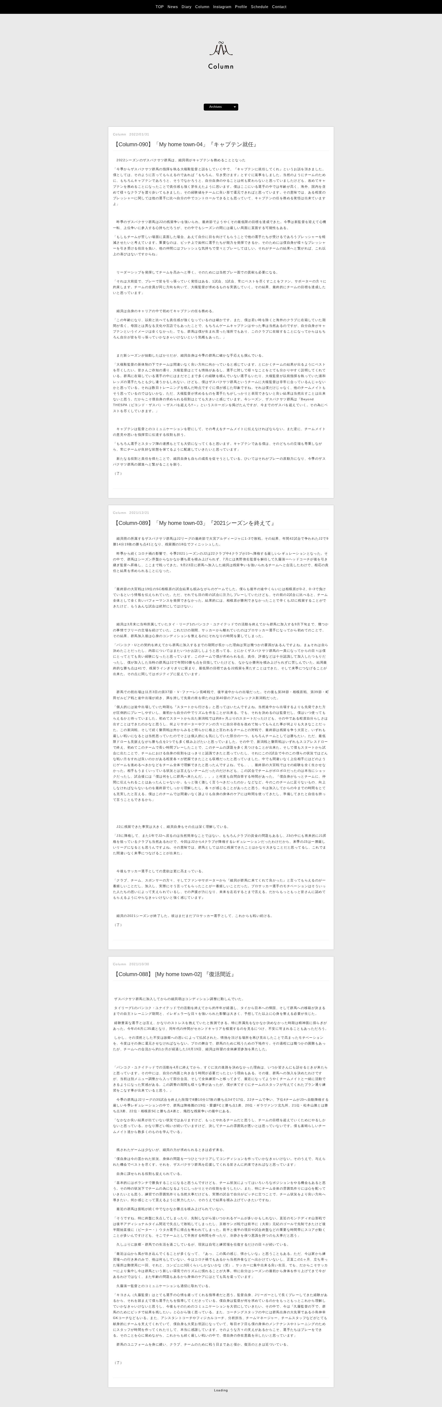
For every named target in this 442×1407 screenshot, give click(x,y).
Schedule (259, 7)
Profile (241, 7)
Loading (221, 1390)
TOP (160, 7)
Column (202, 7)
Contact (279, 7)
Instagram (222, 7)
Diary (187, 7)
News (173, 7)
